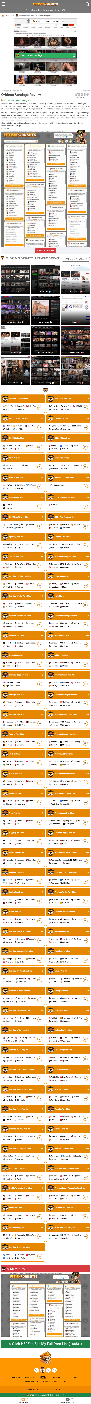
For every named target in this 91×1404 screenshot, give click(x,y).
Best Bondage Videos (14, 322)
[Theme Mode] (54, 1370)
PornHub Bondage (44, 352)
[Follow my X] (48, 1370)
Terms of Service (50, 1381)
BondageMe (44, 292)
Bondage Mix (14, 352)
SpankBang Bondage (75, 352)
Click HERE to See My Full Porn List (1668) (45, 1344)
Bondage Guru (75, 292)
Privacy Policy (31, 1381)
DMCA (76, 1377)
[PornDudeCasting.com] (42, 1370)
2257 (67, 1377)
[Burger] (3, 4)
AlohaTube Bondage (75, 383)
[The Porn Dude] (45, 4)
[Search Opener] (87, 4)
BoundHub (14, 292)
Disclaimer (86, 91)
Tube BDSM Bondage (44, 383)
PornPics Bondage (14, 383)
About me (16, 1377)
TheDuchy (74, 322)
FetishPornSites (16, 1268)
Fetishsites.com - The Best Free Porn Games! (50, 1390)
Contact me (30, 1377)
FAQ (64, 1381)
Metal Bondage (44, 322)
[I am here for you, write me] (36, 1370)
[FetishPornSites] (45, 1304)
